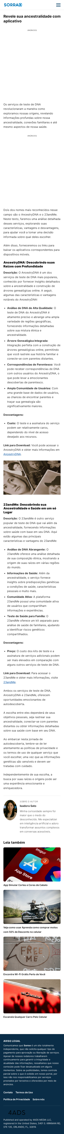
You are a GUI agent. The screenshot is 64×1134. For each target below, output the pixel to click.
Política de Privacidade (16, 1099)
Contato (8, 1092)
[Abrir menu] (58, 5)
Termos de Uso (24, 1092)
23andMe (9, 682)
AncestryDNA (12, 454)
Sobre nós (39, 1099)
